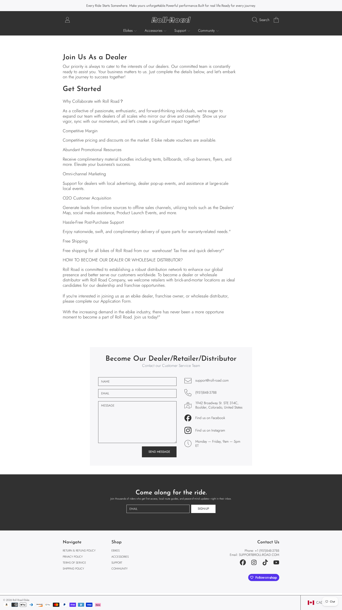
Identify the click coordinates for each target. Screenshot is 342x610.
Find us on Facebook (210, 418)
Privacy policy (73, 557)
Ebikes (128, 30)
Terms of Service (74, 563)
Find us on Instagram (210, 430)
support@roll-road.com (212, 380)
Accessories (154, 30)
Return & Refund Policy (79, 550)
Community (207, 30)
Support (180, 30)
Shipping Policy (73, 569)
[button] (261, 20)
